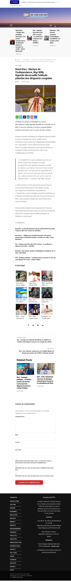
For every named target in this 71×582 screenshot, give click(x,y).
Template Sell (17, 577)
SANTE (12, 556)
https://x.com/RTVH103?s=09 (51, 528)
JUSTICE (12, 549)
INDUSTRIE (13, 539)
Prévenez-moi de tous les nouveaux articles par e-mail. (34, 476)
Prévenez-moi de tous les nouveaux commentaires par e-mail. (34, 469)
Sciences (13, 559)
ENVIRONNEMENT (15, 528)
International (15, 546)
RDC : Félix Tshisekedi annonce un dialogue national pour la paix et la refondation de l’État (45, 380)
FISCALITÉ (13, 535)
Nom (17, 435)
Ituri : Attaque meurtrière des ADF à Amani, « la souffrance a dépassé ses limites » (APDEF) (38, 37)
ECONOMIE (13, 511)
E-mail (18, 442)
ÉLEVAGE (13, 518)
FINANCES (13, 532)
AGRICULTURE (14, 501)
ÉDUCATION (13, 515)
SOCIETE (12, 566)
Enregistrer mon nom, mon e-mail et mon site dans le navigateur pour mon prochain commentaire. (33, 461)
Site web (18, 450)
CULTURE (13, 504)
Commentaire (20, 416)
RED (18, 81)
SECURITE (13, 563)
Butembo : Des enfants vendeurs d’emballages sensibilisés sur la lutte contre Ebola (55, 37)
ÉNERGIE (12, 521)
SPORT (12, 570)
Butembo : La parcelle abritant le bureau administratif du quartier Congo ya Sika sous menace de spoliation (35, 229)
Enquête (13, 525)
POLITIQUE (18, 65)
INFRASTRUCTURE (15, 542)
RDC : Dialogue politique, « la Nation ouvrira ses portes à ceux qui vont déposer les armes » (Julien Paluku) (35, 258)
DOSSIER (12, 508)
